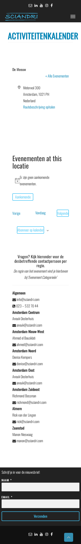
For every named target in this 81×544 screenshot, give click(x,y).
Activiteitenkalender (43, 36)
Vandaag (40, 212)
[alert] (40, 180)
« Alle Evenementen (57, 76)
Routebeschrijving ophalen (39, 107)
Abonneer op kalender (30, 230)
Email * (7, 497)
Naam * (7, 480)
